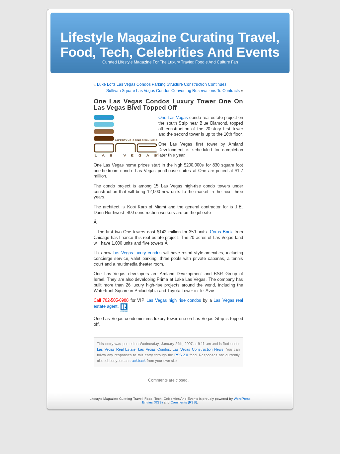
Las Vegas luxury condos (137, 253)
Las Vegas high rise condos (174, 300)
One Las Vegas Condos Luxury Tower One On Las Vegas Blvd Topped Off (168, 104)
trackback (137, 361)
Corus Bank (221, 232)
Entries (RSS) (152, 402)
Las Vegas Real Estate (116, 349)
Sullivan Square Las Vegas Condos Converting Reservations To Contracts (173, 90)
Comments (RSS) (184, 402)
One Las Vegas (173, 117)
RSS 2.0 (181, 355)
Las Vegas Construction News (198, 349)
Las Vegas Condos (154, 349)
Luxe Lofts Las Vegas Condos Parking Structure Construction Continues (161, 84)
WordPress (242, 398)
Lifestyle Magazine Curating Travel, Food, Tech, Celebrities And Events (170, 44)
